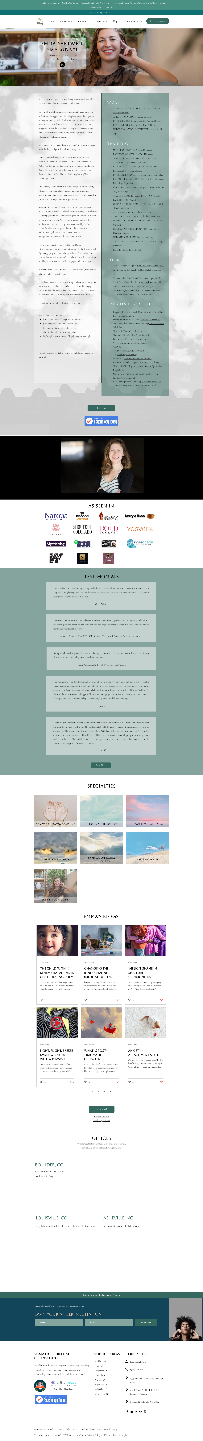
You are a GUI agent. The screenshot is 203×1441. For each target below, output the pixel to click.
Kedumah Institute (69, 211)
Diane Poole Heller (73, 236)
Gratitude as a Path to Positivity (137, 358)
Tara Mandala (62, 174)
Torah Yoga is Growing (127, 354)
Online (163, 3)
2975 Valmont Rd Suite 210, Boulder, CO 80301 (58, 3)
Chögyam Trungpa (49, 116)
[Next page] (110, 1091)
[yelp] (136, 1411)
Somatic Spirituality (153, 366)
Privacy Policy (65, 1429)
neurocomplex (85, 336)
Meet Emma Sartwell (140, 335)
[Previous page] (92, 1091)
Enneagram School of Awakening (127, 170)
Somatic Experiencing (50, 220)
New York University (144, 154)
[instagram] (144, 1411)
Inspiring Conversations (137, 343)
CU (152, 121)
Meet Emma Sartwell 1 (134, 339)
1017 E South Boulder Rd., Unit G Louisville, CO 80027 (134, 3)
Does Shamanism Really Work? (130, 350)
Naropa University (79, 186)
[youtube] (140, 1411)
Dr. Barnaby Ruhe (72, 157)
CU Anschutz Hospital (74, 257)
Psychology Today (101, 1120)
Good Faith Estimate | (100, 1429)
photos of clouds (59, 274)
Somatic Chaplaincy (150, 362)
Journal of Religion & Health (143, 125)
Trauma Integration (103, 824)
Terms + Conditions (81, 1429)
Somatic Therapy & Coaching (55, 824)
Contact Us (108, 7)
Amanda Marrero (68, 636)
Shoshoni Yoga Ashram (67, 199)
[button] (66, 21)
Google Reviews (101, 1116)
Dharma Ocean (51, 170)
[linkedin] (131, 1411)
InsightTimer (118, 370)
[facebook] (127, 1411)
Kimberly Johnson (50, 232)
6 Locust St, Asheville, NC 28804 (95, 3)
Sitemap (113, 1429)
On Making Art (136, 331)
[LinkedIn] (62, 64)
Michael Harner (48, 161)
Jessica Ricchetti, (85, 664)
